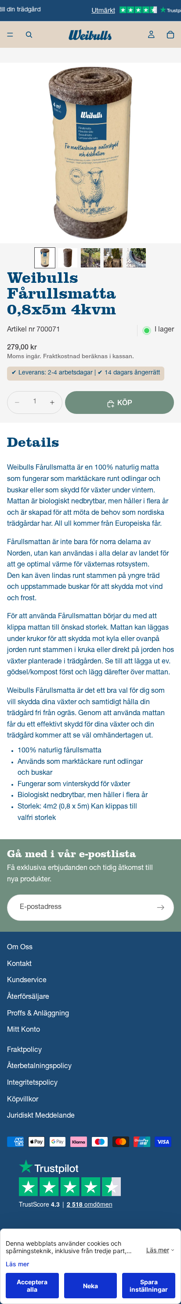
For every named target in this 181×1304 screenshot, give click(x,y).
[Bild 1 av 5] (44, 257)
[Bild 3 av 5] (90, 257)
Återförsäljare (28, 997)
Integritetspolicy (32, 1083)
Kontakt (19, 964)
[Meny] (10, 35)
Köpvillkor (22, 1100)
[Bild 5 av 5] (136, 257)
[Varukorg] (170, 34)
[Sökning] (29, 34)
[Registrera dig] (161, 907)
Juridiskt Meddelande (41, 1116)
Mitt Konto (23, 1030)
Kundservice (27, 981)
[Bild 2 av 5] (67, 257)
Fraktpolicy (24, 1050)
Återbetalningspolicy (39, 1067)
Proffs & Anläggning (38, 1014)
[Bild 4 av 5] (113, 257)
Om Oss (20, 948)
